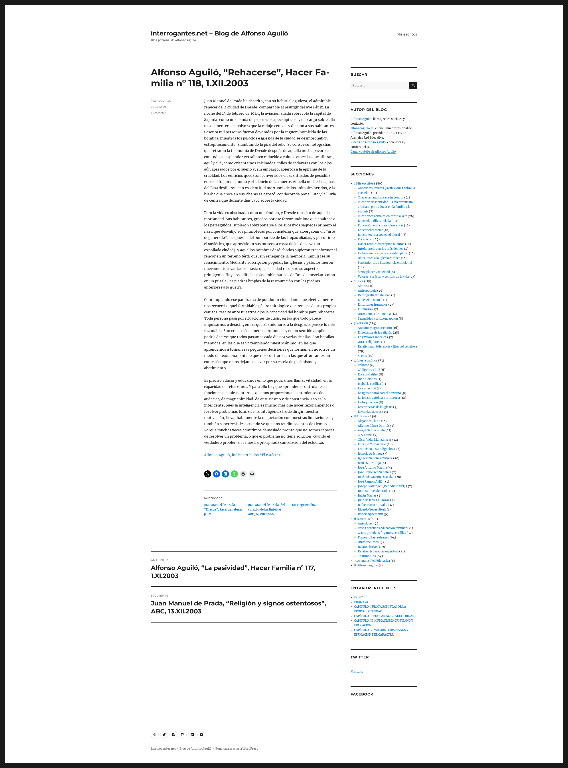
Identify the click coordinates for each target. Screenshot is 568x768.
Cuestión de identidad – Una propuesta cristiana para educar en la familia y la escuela (385, 206)
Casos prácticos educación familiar (382, 528)
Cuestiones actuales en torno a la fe (382, 216)
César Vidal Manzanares (375, 440)
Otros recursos (368, 542)
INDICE (359, 597)
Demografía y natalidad (374, 295)
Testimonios (367, 556)
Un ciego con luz (304, 505)
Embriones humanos (373, 304)
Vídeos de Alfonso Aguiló (368, 142)
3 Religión (361, 323)
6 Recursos (362, 519)
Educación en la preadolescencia (380, 225)
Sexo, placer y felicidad (374, 272)
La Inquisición (368, 402)
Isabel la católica (369, 384)
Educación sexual (370, 300)
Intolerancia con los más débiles (380, 249)
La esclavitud (367, 388)
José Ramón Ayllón (371, 481)
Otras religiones (369, 342)
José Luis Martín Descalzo (376, 477)
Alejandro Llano (369, 421)
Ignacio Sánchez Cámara (375, 458)
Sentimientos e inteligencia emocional (385, 263)
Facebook (362, 694)
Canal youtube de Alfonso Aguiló (373, 151)
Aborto (363, 286)
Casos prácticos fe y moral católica (382, 533)
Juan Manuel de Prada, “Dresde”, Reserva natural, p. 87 (223, 509)
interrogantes (161, 100)
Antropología (367, 291)
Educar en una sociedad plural (379, 235)
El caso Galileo (368, 374)
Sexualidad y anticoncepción (378, 318)
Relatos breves (368, 547)
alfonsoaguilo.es (362, 128)
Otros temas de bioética (374, 314)
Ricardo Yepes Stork (372, 509)
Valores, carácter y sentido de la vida (383, 277)
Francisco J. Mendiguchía (376, 449)
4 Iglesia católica (365, 360)
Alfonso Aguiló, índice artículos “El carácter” (243, 455)
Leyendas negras (370, 412)
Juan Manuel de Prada (373, 491)
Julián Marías (367, 495)
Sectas (362, 356)
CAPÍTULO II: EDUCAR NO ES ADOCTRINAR (384, 616)
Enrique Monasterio (372, 444)
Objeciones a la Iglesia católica (379, 258)
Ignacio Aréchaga (370, 454)
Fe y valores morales (372, 337)
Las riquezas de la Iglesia (375, 407)
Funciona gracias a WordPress (236, 748)
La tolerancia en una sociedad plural (383, 253)
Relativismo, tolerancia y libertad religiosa (387, 346)
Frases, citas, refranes (373, 537)
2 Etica (358, 281)
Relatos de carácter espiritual (378, 551)
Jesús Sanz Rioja (369, 463)
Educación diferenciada (374, 221)
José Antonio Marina (372, 467)
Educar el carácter (370, 230)
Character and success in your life (381, 197)
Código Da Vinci (369, 370)
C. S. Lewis (365, 435)
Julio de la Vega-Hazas (373, 500)
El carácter (158, 113)
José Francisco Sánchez (374, 472)
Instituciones (367, 379)
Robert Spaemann (370, 514)
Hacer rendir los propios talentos (381, 244)
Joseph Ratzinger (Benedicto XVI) (381, 486)
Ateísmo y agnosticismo (375, 328)
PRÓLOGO (361, 602)
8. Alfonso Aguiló (366, 565)
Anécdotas (365, 523)
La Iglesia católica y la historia (379, 398)
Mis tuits (357, 672)
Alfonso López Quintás (374, 426)
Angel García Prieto (371, 430)
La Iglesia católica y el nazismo (379, 393)
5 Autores (361, 416)
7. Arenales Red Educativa (372, 561)
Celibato (363, 365)
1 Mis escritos (405, 34)
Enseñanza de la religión (375, 332)
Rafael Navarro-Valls (372, 505)
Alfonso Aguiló (361, 119)
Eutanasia (365, 309)
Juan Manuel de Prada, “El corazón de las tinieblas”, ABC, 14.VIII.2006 (266, 509)
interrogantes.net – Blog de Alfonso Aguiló (219, 33)
